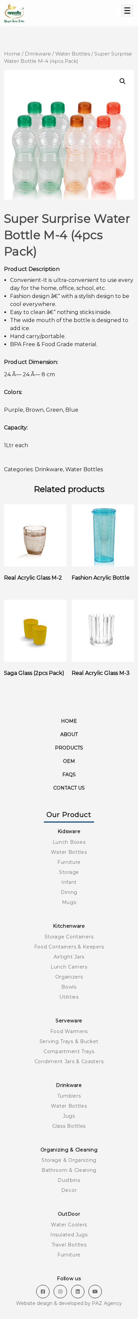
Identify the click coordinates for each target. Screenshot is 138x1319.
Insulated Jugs (69, 1235)
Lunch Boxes (69, 842)
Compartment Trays (69, 1051)
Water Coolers (69, 1225)
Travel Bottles (69, 1245)
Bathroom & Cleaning (69, 1170)
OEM (69, 761)
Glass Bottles (69, 1126)
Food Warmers (69, 1031)
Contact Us (69, 788)
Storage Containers (69, 937)
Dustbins (69, 1180)
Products (69, 748)
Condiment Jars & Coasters (69, 1061)
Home (12, 54)
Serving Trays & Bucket (69, 1041)
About (69, 734)
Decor (69, 1190)
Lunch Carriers (69, 967)
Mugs (69, 902)
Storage (69, 872)
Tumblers (69, 1096)
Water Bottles (72, 54)
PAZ (97, 1303)
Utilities (68, 997)
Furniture (69, 862)
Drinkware (38, 54)
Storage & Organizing (69, 1160)
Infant (69, 882)
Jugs (69, 1116)
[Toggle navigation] (125, 10)
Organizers (69, 977)
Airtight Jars (69, 957)
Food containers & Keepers (69, 947)
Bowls (69, 987)
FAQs (69, 775)
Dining (69, 892)
